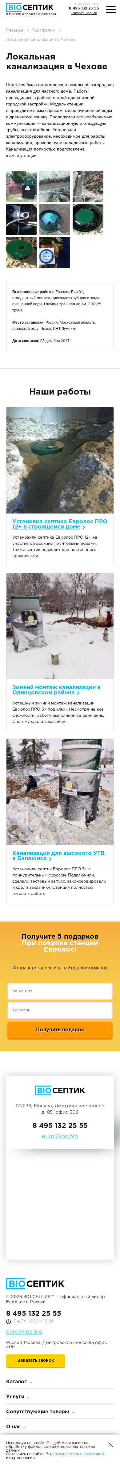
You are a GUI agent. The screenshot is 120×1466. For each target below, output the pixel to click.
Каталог (16, 1382)
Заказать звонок (84, 13)
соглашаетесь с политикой (78, 1454)
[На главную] (31, 7)
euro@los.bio (24, 1332)
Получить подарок (60, 1030)
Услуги (15, 1397)
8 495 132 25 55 (84, 8)
